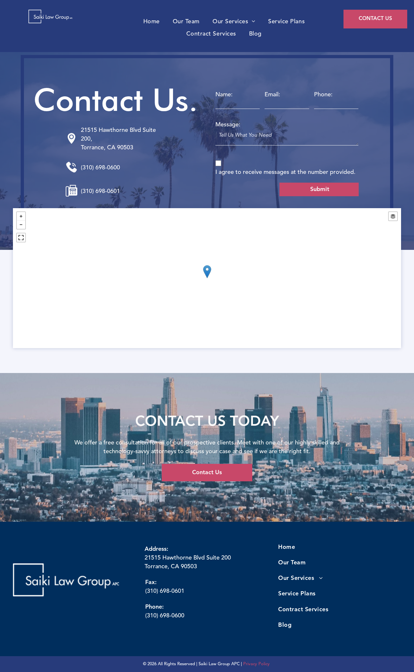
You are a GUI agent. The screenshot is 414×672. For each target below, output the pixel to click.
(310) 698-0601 (100, 191)
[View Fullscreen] (21, 237)
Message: (227, 125)
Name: (224, 95)
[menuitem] (151, 22)
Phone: (323, 95)
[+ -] (207, 278)
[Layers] (393, 216)
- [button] (21, 224)
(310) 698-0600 (100, 168)
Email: (272, 95)
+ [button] (21, 216)
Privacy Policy (256, 664)
